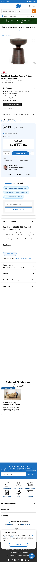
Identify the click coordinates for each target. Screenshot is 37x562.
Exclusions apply (31, 470)
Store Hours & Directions (20, 522)
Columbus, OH (19, 147)
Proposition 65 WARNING (23, 258)
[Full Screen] (34, 63)
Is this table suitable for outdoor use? (16, 188)
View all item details (8, 108)
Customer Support (8, 503)
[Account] (29, 6)
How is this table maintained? (13, 197)
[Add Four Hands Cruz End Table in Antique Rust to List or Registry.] (32, 41)
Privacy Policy (15, 537)
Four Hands (17, 121)
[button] (18, 28)
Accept (18, 545)
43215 (8, 136)
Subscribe (31, 474)
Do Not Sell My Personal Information (18, 555)
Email (15, 170)
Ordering (4, 515)
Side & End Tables (6, 35)
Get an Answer (18, 210)
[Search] (34, 11)
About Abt (5, 509)
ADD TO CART (20, 153)
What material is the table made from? (16, 192)
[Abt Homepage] (18, 6)
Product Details (23, 161)
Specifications (8, 161)
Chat (10, 525)
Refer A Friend (5, 1)
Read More (10, 254)
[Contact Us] (5, 170)
